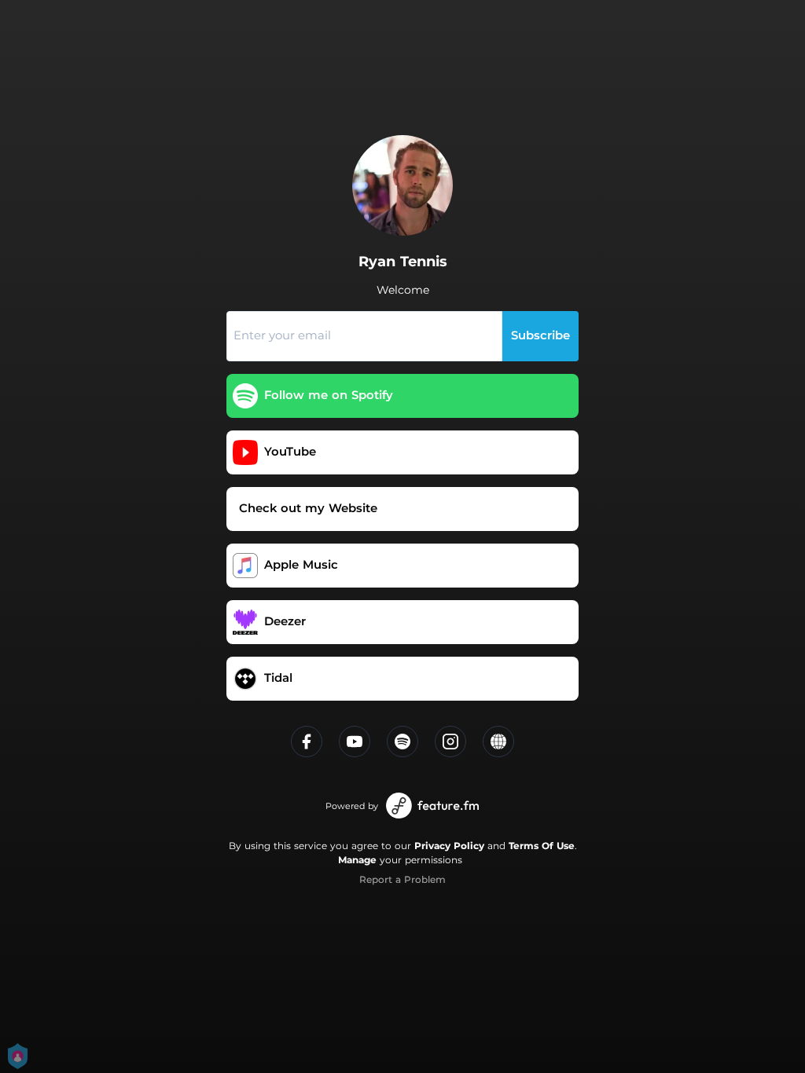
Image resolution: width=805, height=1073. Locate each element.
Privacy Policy (449, 845)
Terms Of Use (542, 845)
